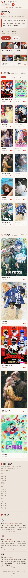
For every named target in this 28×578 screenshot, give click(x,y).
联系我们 (3, 503)
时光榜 (20, 7)
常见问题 (3, 491)
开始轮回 (7, 38)
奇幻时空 (3, 480)
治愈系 (16, 7)
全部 (3, 77)
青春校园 (3, 478)
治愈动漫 (3, 476)
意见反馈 (3, 493)
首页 (7, 7)
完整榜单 (23, 235)
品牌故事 (3, 501)
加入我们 (3, 505)
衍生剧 (19, 77)
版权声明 (3, 495)
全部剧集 (23, 73)
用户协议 (3, 508)
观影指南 (3, 489)
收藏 (17, 38)
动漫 (10, 7)
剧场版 (13, 7)
